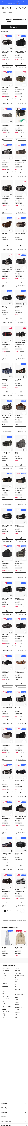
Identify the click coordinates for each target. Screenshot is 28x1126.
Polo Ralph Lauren (19, 994)
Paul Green (17, 989)
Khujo (3, 1015)
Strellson (17, 1002)
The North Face (18, 1007)
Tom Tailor (17, 1009)
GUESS (4, 1001)
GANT (3, 993)
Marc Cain (17, 970)
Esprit (3, 988)
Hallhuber (4, 1004)
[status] (14, 30)
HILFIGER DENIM (6, 1006)
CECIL (3, 978)
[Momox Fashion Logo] (8, 8)
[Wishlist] (22, 8)
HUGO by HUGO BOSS (6, 1012)
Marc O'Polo (18, 973)
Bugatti (4, 975)
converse (4, 980)
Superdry (17, 1004)
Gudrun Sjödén (6, 998)
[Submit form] (24, 12)
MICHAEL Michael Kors (19, 976)
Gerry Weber (5, 996)
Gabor (3, 991)
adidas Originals (6, 968)
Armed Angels (5, 970)
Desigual (4, 983)
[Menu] (2, 8)
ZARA (16, 1017)
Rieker (16, 999)
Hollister (4, 1009)
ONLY (16, 984)
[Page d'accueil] (2, 21)
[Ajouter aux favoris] (11, 450)
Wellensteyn (18, 1015)
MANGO (17, 968)
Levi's (3, 1017)
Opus (16, 986)
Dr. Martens (5, 986)
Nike (16, 981)
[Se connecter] (19, 8)
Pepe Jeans (17, 991)
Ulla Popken (17, 1012)
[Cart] (25, 8)
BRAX (3, 973)
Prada (16, 997)
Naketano (17, 979)
